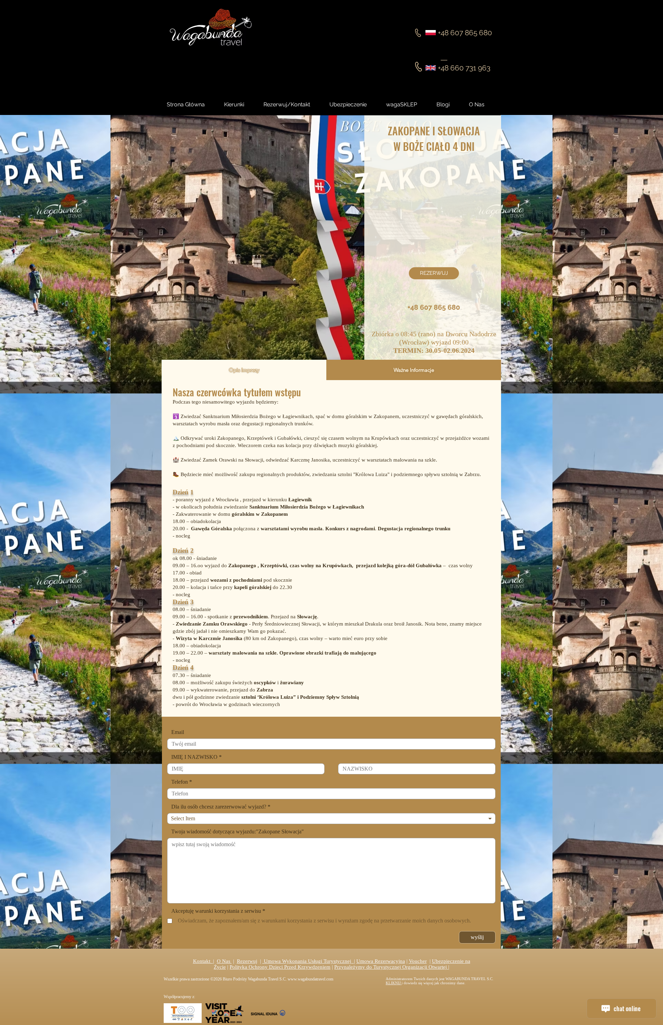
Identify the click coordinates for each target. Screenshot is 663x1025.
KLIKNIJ (394, 983)
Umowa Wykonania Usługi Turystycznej (308, 961)
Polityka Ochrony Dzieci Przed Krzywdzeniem (280, 967)
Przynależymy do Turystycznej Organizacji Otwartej (391, 967)
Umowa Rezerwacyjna (380, 961)
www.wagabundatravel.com (310, 979)
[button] (449, 104)
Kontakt (203, 961)
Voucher (418, 961)
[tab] (244, 370)
